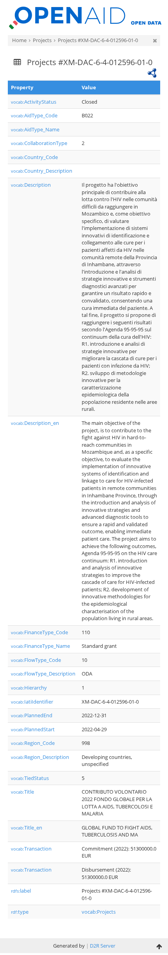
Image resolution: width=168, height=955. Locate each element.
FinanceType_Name (40, 645)
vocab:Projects (99, 911)
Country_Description (41, 170)
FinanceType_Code (39, 632)
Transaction (31, 848)
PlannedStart (33, 729)
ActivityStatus (33, 101)
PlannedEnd (31, 715)
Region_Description (40, 756)
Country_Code (34, 157)
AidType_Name (35, 129)
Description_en (35, 422)
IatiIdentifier (32, 701)
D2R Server (102, 945)
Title (22, 791)
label (21, 890)
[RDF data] (152, 72)
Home (19, 40)
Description (31, 184)
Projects (42, 40)
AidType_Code (34, 115)
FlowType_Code (36, 659)
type (20, 911)
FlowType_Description (43, 673)
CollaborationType (39, 143)
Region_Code (33, 742)
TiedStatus (30, 778)
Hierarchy (29, 687)
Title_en (26, 827)
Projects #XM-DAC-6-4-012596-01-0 (98, 40)
